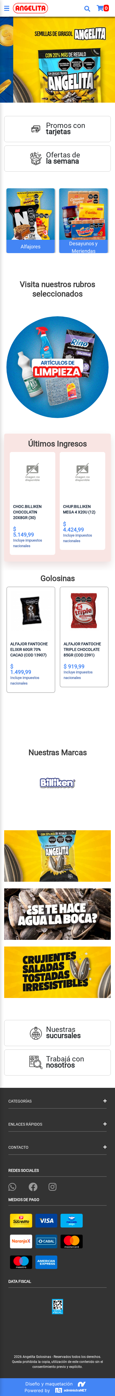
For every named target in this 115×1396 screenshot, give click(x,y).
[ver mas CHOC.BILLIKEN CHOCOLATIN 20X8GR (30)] (32, 474)
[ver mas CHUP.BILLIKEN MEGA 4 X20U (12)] (82, 474)
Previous (4, 364)
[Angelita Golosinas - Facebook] (32, 1186)
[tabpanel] (57, 60)
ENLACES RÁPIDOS (25, 1124)
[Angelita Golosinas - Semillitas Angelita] (57, 856)
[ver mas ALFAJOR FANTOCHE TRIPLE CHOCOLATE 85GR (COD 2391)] (84, 611)
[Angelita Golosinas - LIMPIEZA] (57, 369)
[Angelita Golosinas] (19, 8)
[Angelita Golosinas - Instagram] (52, 1186)
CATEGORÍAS (20, 1101)
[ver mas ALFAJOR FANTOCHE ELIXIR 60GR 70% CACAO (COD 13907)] (31, 611)
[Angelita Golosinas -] (57, 914)
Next (111, 364)
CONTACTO (18, 1147)
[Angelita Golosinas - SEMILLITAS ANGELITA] (57, 60)
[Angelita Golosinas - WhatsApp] (12, 1186)
